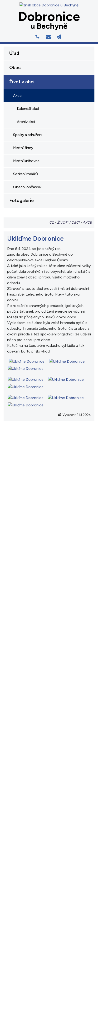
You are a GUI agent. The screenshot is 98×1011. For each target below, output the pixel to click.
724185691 (38, 37)
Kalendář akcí (28, 108)
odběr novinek (60, 37)
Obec (15, 67)
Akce (17, 95)
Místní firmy (23, 148)
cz (51, 222)
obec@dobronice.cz (49, 37)
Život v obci (21, 82)
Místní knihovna (26, 161)
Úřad (14, 53)
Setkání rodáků (25, 174)
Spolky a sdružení (27, 134)
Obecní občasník (27, 187)
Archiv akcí (26, 121)
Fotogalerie (21, 200)
